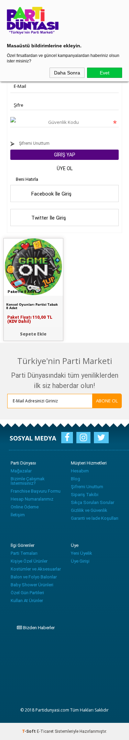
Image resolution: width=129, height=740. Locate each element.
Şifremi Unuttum (34, 143)
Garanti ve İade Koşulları (94, 518)
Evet (104, 72)
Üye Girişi (80, 561)
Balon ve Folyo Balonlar (34, 576)
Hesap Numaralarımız (32, 499)
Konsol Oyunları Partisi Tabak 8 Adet (32, 306)
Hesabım (80, 470)
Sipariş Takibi (84, 494)
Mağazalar (21, 470)
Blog (75, 478)
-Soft (29, 731)
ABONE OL (107, 401)
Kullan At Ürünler (27, 600)
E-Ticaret (45, 731)
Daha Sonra (67, 72)
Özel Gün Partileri (27, 592)
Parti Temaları (24, 553)
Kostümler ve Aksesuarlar (36, 569)
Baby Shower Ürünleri (32, 584)
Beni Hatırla (27, 179)
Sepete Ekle (33, 334)
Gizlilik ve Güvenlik (89, 510)
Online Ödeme (25, 506)
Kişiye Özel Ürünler (29, 561)
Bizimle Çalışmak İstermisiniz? (28, 481)
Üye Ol (65, 168)
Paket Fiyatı (29, 319)
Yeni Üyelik (81, 553)
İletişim (18, 514)
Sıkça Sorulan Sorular (92, 502)
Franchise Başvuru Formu (36, 491)
